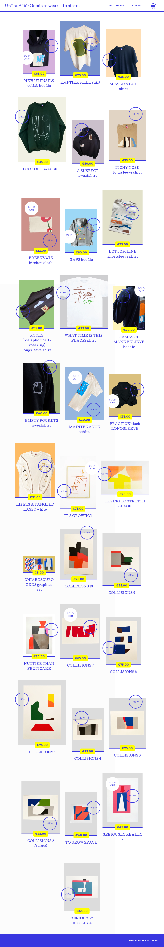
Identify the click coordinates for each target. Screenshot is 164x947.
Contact (138, 5)
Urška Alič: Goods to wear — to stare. (42, 6)
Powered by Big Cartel (143, 940)
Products (116, 5)
